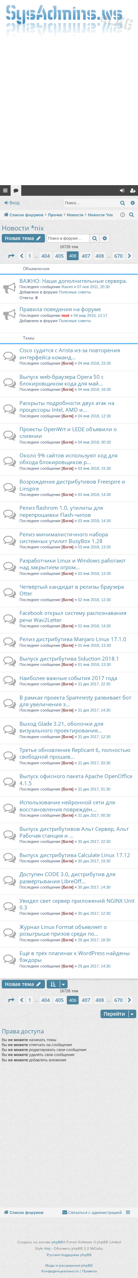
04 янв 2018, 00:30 (94, 442)
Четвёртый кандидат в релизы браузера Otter (71, 590)
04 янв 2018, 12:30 (94, 416)
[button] (11, 256)
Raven (67, 287)
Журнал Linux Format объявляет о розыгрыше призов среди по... (63, 930)
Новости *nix (23, 228)
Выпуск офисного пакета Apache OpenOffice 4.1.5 (75, 779)
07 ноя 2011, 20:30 (93, 287)
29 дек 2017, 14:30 (94, 966)
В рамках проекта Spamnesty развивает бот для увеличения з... (75, 701)
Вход (14, 202)
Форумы (17, 192)
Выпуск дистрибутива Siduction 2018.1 (69, 658)
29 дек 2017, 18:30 (94, 940)
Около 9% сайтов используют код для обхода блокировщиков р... (68, 459)
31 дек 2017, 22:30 (94, 684)
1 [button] (29, 255)
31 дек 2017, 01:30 (94, 789)
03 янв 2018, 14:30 (94, 494)
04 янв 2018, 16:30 (94, 389)
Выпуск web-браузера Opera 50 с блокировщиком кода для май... (61, 380)
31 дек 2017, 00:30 (94, 815)
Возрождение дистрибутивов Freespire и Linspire (72, 485)
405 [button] (59, 255)
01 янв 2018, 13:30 (94, 645)
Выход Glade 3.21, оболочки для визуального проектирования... (61, 727)
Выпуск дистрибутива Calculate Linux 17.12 (74, 854)
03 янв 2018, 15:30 (94, 468)
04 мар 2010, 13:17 (90, 315)
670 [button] (118, 255)
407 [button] (86, 255)
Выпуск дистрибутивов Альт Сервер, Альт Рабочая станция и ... (74, 832)
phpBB (57, 1242)
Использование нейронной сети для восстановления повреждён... (67, 805)
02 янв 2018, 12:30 (94, 600)
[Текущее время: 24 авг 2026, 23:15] (122, 215)
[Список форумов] (69, 20)
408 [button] (100, 255)
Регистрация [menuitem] (134, 192)
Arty (47, 1248)
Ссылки (7, 192)
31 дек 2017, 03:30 (94, 763)
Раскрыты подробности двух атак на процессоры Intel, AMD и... (66, 406)
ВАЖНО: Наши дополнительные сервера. (73, 280)
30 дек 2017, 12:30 (94, 913)
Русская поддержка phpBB (69, 1255)
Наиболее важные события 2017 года (68, 677)
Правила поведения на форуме (60, 309)
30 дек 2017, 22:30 (94, 841)
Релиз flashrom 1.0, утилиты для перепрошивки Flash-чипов (61, 511)
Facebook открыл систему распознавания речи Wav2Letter (72, 616)
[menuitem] (131, 215)
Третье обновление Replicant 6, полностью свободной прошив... (74, 753)
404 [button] (45, 255)
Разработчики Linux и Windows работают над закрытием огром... (72, 564)
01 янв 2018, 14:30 (94, 626)
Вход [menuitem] (123, 192)
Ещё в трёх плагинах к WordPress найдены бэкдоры (74, 956)
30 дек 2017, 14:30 (94, 887)
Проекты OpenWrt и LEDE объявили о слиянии (68, 432)
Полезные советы (75, 292)
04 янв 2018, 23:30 (94, 363)
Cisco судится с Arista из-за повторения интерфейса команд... (69, 353)
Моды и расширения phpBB (69, 1265)
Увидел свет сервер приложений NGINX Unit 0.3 (76, 904)
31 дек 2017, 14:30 (94, 710)
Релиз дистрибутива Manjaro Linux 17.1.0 (72, 639)
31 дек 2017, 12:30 (94, 737)
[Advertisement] (69, 113)
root (65, 315)
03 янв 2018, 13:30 (94, 547)
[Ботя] (68, 363)
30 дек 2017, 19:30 (94, 861)
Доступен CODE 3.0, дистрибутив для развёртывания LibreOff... (67, 877)
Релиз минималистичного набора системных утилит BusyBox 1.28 (63, 537)
